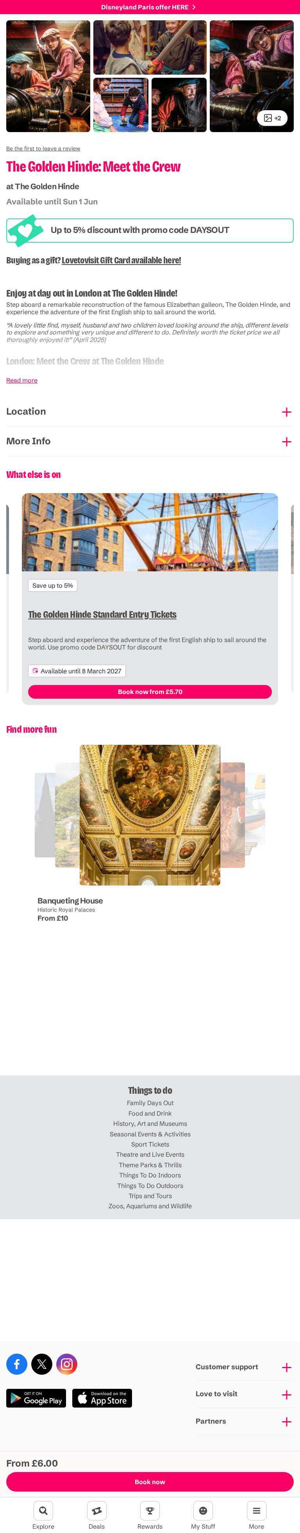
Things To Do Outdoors (150, 1185)
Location (26, 411)
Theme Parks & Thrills (150, 1164)
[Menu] (256, 1510)
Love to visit (217, 1393)
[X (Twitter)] (41, 1364)
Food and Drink (150, 1113)
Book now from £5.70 (150, 692)
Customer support (227, 1366)
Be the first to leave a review (43, 148)
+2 (277, 118)
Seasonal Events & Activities (150, 1134)
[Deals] (97, 1510)
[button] (43, 148)
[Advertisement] (150, 1014)
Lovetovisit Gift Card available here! (121, 260)
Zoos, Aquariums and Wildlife (150, 1205)
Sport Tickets (150, 1144)
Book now (150, 1482)
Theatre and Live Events (150, 1154)
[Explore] (43, 1510)
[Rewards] (150, 1510)
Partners (211, 1421)
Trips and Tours (150, 1195)
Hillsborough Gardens (52, 879)
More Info (28, 441)
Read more (22, 380)
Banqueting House (70, 900)
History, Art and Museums (150, 1123)
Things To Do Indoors (150, 1175)
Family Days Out (150, 1102)
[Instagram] (66, 1364)
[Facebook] (16, 1364)
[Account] (203, 1510)
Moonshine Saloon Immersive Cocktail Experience (156, 886)
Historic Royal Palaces (66, 910)
